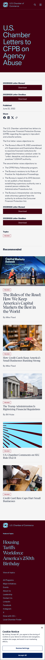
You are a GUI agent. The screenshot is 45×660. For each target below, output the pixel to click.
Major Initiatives (9, 583)
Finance (7, 235)
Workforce (13, 552)
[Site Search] (35, 4)
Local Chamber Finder (12, 619)
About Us (7, 591)
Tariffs (9, 547)
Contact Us (7, 598)
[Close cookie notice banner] (42, 627)
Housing (11, 542)
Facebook (7, 605)
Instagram (7, 609)
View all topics (9, 572)
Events (5, 587)
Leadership (7, 594)
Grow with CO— (9, 616)
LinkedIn (6, 601)
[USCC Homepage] (22, 525)
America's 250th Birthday (18, 561)
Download (22, 87)
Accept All (22, 655)
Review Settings (22, 648)
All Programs (8, 580)
